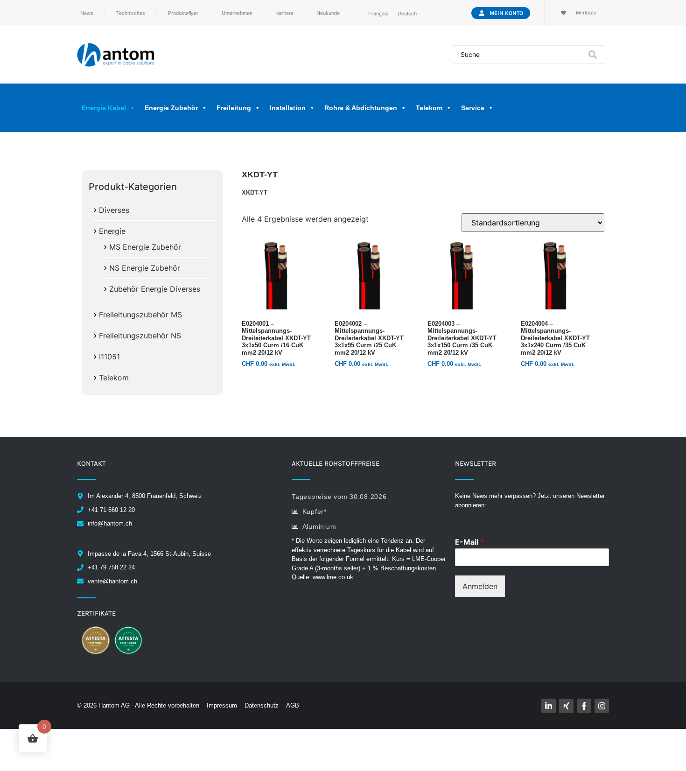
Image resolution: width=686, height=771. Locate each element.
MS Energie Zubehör (145, 247)
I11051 (109, 356)
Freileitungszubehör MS (140, 314)
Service (472, 108)
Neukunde (328, 13)
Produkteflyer (183, 13)
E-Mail (469, 542)
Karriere (284, 13)
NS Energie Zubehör (144, 268)
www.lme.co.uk (333, 577)
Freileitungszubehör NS (140, 335)
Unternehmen (237, 13)
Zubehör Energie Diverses (154, 289)
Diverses (114, 210)
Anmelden (479, 586)
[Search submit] (592, 54)
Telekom (114, 377)
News (86, 13)
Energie (112, 231)
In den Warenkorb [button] (274, 381)
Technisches (130, 13)
